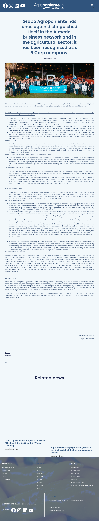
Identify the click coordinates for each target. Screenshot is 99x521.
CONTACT (53, 497)
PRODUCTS (40, 464)
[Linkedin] (17, 5)
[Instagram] (11, 5)
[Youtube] (22, 5)
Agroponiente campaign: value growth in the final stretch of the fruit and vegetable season (71, 450)
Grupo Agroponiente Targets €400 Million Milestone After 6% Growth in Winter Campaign (25, 443)
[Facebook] (5, 5)
